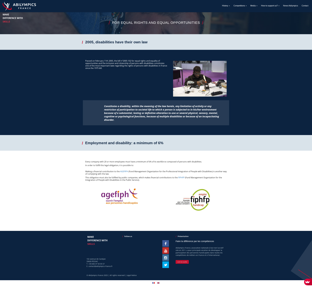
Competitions (239, 6)
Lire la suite (182, 262)
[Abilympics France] (19, 6)
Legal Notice (132, 275)
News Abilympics (290, 6)
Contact (305, 6)
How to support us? (269, 6)
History (225, 6)
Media (253, 6)
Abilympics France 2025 (98, 275)
